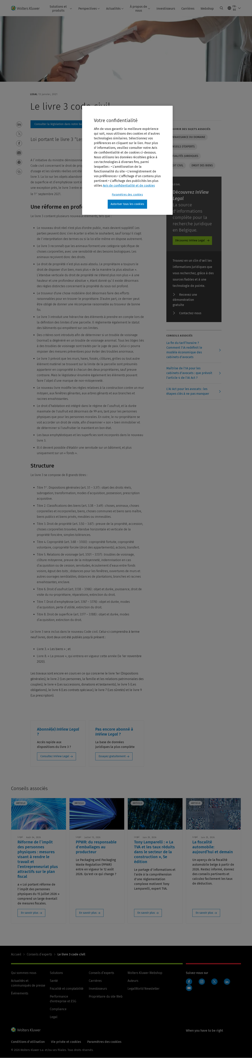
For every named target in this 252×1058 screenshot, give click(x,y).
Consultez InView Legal (54, 756)
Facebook (189, 981)
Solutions (56, 973)
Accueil (16, 954)
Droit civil (176, 165)
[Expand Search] (221, 8)
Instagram (202, 981)
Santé (54, 981)
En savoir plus (29, 912)
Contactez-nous (190, 313)
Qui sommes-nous (23, 973)
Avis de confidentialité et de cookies (129, 185)
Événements (19, 993)
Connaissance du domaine (187, 137)
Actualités (113, 8)
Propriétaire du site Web (105, 996)
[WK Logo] (26, 1029)
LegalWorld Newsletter (143, 988)
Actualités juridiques (183, 156)
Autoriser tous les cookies (127, 204)
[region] (127, 160)
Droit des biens (202, 165)
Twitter (214, 981)
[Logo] (27, 8)
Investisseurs (166, 8)
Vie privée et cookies (66, 1042)
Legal (53, 1017)
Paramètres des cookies (127, 194)
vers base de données (67, 124)
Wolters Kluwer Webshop (145, 973)
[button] (19, 124)
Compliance (58, 1009)
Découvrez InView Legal (190, 240)
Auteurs (133, 981)
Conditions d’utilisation (28, 1042)
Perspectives (87, 8)
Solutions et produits (58, 8)
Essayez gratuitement (112, 756)
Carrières (187, 8)
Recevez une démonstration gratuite (185, 300)
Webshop (207, 8)
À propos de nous (138, 8)
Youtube (189, 988)
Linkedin (227, 981)
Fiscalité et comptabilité (66, 988)
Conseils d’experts (182, 146)
